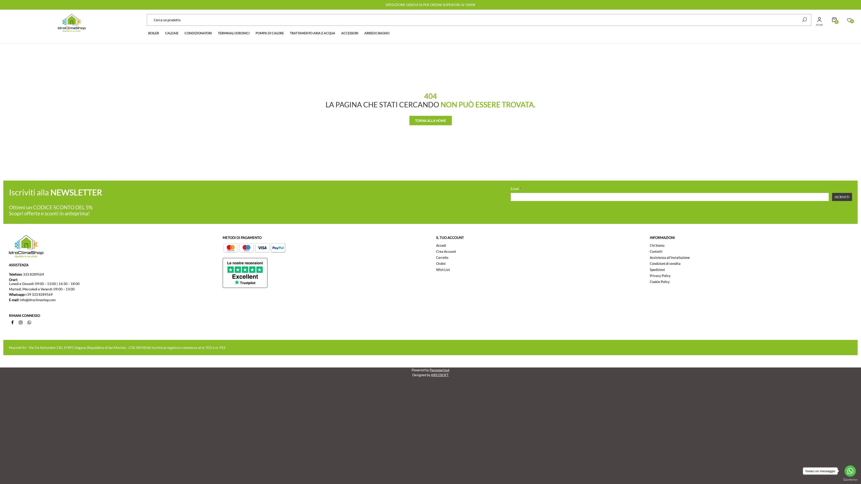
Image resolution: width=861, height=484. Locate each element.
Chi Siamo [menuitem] (657, 245)
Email (516, 189)
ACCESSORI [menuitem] (349, 33)
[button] (804, 19)
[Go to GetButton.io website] (850, 479)
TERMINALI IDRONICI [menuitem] (234, 33)
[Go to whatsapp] (850, 471)
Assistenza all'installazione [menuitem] (670, 257)
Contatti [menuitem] (656, 251)
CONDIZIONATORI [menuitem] (198, 33)
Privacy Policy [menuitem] (660, 276)
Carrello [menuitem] (442, 257)
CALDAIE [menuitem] (171, 33)
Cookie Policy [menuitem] (660, 282)
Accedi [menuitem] (441, 245)
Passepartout (440, 370)
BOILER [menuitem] (153, 33)
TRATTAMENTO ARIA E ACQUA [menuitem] (312, 33)
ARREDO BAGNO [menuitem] (376, 33)
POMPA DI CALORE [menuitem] (270, 33)
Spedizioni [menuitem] (657, 270)
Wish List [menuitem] (443, 270)
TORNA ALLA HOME (430, 121)
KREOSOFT (440, 375)
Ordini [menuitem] (441, 263)
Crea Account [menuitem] (446, 251)
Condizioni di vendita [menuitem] (665, 263)
